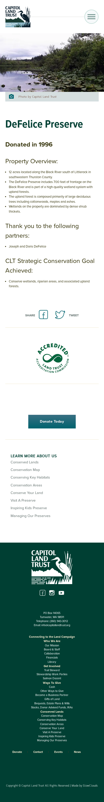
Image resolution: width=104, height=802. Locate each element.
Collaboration (52, 653)
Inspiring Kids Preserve (29, 508)
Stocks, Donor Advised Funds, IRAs (52, 707)
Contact (38, 752)
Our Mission (52, 645)
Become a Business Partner (51, 695)
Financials (52, 657)
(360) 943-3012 (59, 621)
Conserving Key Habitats (30, 477)
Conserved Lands (25, 462)
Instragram (52, 593)
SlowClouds (90, 785)
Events (58, 752)
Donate (17, 752)
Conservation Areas (26, 485)
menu (91, 17)
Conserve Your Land (27, 493)
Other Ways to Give (52, 691)
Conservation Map (25, 470)
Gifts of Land (52, 699)
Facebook (42, 593)
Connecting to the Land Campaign (52, 637)
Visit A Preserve (23, 500)
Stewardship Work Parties (52, 674)
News (77, 752)
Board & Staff (52, 649)
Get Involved (52, 666)
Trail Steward (52, 670)
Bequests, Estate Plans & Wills (52, 703)
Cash (52, 687)
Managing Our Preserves (30, 516)
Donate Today (52, 421)
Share (30, 315)
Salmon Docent (52, 678)
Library (52, 662)
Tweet (74, 315)
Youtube (61, 593)
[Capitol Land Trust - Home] (18, 26)
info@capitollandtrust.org (55, 625)
